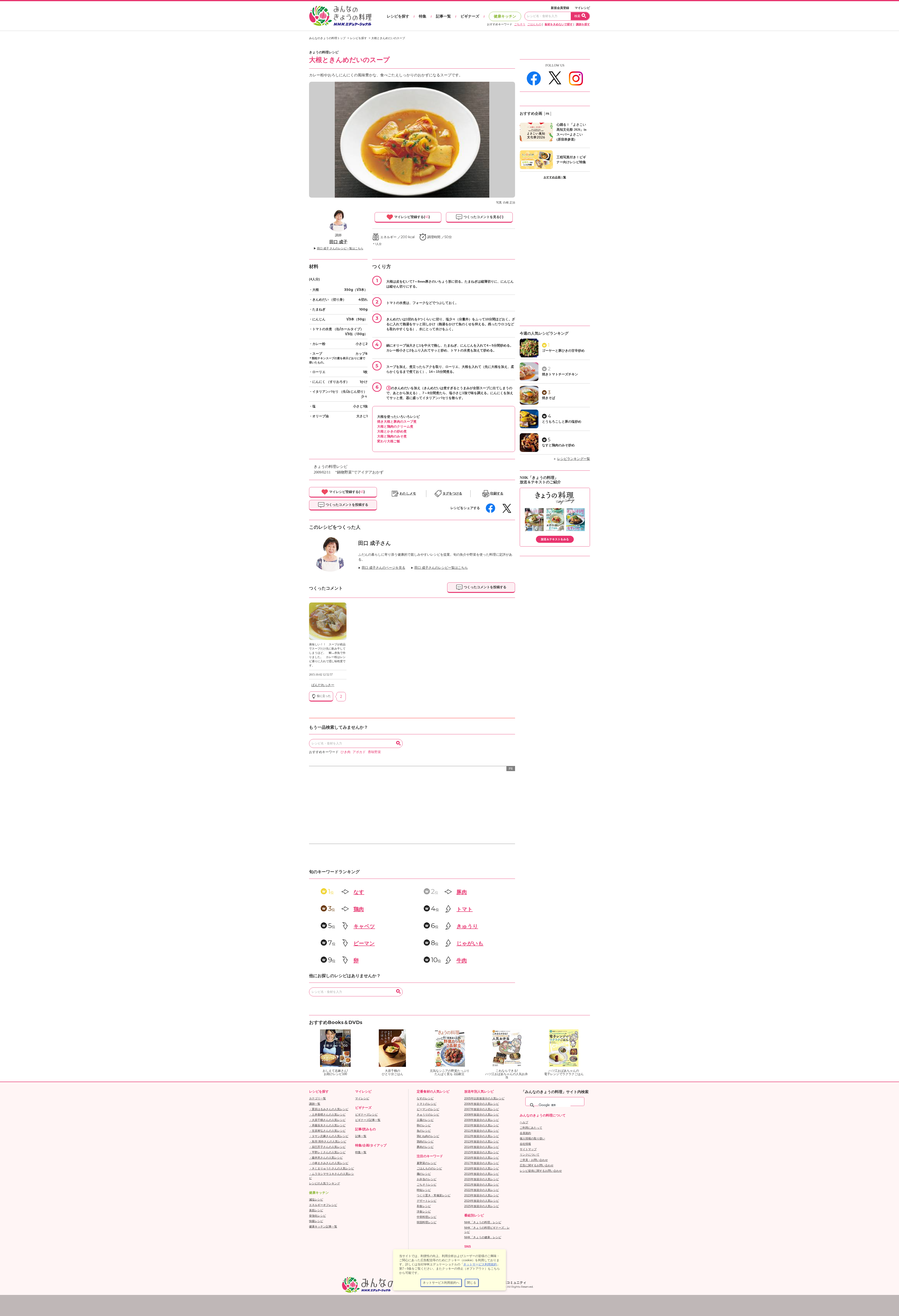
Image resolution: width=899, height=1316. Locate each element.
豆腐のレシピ (425, 1120)
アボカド (359, 752)
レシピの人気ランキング (324, 1183)
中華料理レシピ (426, 1217)
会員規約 (525, 1133)
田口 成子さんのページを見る (383, 567)
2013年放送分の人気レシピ (481, 1141)
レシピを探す (398, 16)
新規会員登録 (560, 8)
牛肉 (462, 960)
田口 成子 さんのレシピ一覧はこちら (340, 248)
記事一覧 (443, 16)
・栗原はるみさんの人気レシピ (328, 1109)
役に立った (323, 696)
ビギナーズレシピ (366, 1114)
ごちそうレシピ (426, 1184)
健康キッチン (505, 16)
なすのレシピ (425, 1098)
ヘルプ (524, 1122)
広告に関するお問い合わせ (536, 1165)
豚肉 (462, 892)
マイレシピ (582, 8)
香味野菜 (374, 752)
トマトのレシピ (426, 1103)
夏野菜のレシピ (426, 1163)
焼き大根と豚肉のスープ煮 (396, 421)
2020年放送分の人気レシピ (481, 1179)
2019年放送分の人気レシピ (481, 1174)
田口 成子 (338, 242)
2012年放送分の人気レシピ (481, 1136)
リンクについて (529, 1154)
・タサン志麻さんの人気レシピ (328, 1136)
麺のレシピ (424, 1174)
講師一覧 (314, 1103)
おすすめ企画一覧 (555, 177)
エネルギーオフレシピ (323, 1205)
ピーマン (364, 943)
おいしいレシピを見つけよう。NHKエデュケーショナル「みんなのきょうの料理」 (340, 15)
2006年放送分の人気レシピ (481, 1103)
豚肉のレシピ (425, 1147)
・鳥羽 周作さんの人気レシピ (327, 1141)
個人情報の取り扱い (532, 1138)
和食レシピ (424, 1206)
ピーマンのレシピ (428, 1109)
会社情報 (525, 1144)
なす (359, 892)
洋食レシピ (424, 1211)
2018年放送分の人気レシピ (481, 1168)
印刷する (496, 493)
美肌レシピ (316, 1210)
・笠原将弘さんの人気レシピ (327, 1130)
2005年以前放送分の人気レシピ (484, 1098)
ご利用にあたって (531, 1127)
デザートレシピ (426, 1200)
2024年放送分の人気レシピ (481, 1200)
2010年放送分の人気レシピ (481, 1125)
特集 (422, 16)
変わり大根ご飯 (388, 441)
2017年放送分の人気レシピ (481, 1163)
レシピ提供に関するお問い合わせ (541, 1170)
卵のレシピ (424, 1125)
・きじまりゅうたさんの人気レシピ (331, 1168)
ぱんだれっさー (322, 685)
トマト (465, 909)
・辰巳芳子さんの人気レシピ (327, 1147)
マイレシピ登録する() (411, 217)
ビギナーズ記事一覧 (367, 1120)
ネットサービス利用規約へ (441, 1282)
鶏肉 (359, 909)
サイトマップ (528, 1149)
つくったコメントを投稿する (346, 505)
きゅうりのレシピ (428, 1114)
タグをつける (452, 493)
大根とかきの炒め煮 (392, 431)
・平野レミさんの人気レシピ (327, 1152)
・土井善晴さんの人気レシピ (327, 1114)
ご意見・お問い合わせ (534, 1160)
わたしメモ (408, 493)
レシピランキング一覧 (573, 459)
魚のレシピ (424, 1130)
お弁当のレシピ (426, 1179)
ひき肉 (345, 752)
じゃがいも (470, 943)
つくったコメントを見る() (483, 217)
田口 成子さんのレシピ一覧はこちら (441, 567)
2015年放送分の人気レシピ (481, 1152)
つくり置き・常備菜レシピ (433, 1195)
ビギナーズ (470, 16)
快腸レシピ (316, 1221)
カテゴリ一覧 (317, 1098)
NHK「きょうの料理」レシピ (482, 1222)
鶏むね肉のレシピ (428, 1136)
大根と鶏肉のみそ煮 (392, 436)
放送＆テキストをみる (555, 539)
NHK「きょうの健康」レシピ (482, 1237)
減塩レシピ (316, 1199)
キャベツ (364, 926)
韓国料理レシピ (426, 1222)
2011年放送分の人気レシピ (481, 1130)
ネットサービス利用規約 (480, 1264)
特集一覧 (360, 1152)
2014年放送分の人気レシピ (481, 1147)
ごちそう (519, 24)
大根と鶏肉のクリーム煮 (395, 426)
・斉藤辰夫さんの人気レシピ (327, 1125)
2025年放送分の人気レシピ (481, 1206)
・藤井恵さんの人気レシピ (326, 1157)
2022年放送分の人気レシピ (481, 1190)
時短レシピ (424, 1190)
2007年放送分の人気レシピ (481, 1109)
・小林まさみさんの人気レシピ (328, 1163)
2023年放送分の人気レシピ (481, 1195)
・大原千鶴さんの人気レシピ (327, 1120)
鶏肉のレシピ (425, 1141)
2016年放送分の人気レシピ (481, 1157)
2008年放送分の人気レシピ (481, 1114)
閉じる (471, 1282)
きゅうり (467, 926)
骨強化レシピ (317, 1215)
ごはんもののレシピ (429, 1168)
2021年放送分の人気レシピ (481, 1184)
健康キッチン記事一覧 (323, 1226)
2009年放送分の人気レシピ (481, 1120)
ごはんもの (534, 24)
